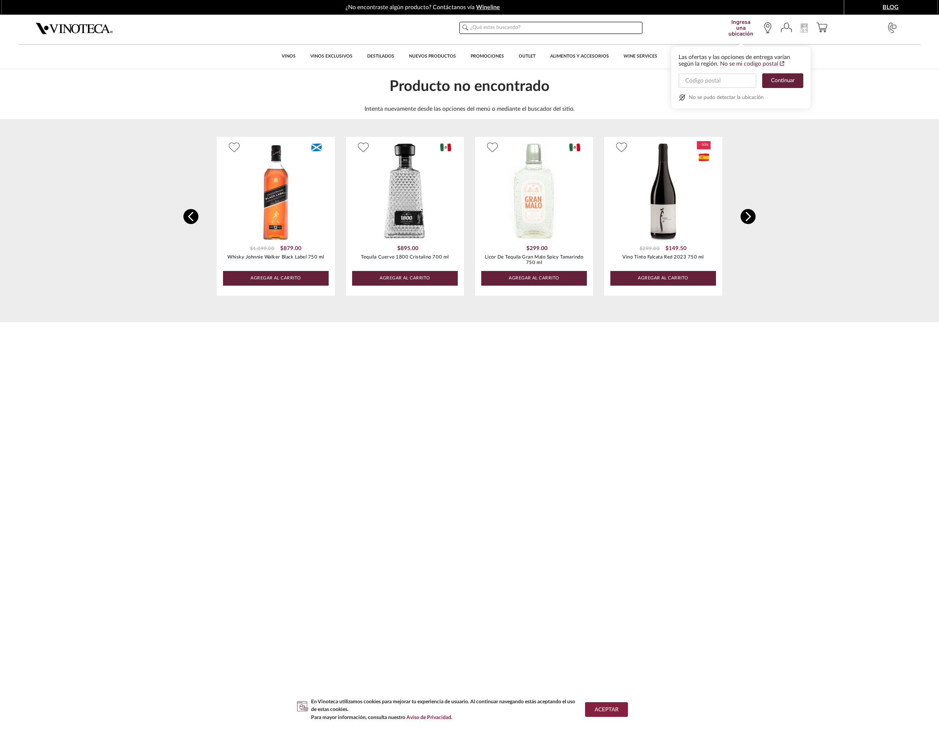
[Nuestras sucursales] (769, 27)
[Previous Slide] (190, 216)
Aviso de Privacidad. (429, 717)
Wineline (488, 7)
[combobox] (551, 28)
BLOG (891, 7)
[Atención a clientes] (892, 27)
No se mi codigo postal (749, 64)
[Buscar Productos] (465, 27)
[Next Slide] (748, 216)
